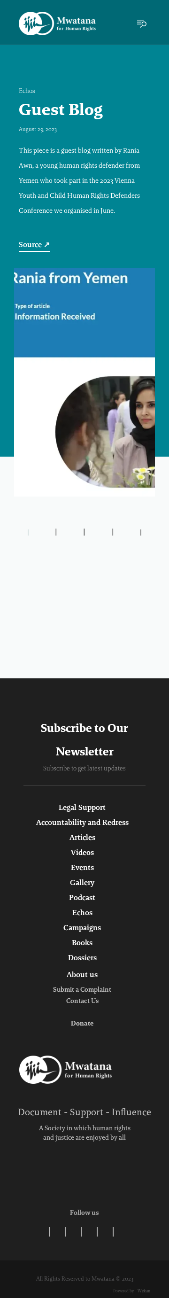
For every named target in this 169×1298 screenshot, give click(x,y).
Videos (82, 853)
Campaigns (82, 928)
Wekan (143, 1291)
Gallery (82, 883)
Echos (27, 91)
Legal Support (82, 808)
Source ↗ (34, 245)
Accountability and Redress (82, 823)
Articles (82, 838)
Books (82, 943)
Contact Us (82, 1001)
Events (82, 868)
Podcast (82, 898)
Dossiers (82, 958)
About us (82, 975)
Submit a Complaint (82, 990)
